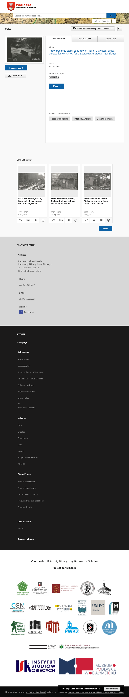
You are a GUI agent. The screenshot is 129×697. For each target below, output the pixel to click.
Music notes (23, 397)
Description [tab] (58, 38)
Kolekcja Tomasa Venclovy (30, 372)
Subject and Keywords (28, 457)
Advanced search (102, 21)
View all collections (26, 407)
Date (20, 444)
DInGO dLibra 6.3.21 (36, 691)
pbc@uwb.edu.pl (27, 298)
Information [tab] (84, 38)
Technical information (28, 494)
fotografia (54, 76)
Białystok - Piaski (105, 118)
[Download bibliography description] (28, 220)
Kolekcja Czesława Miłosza (30, 378)
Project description (26, 481)
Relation (21, 463)
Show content (16, 67)
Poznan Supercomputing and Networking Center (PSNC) (96, 691)
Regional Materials (26, 391)
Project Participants (27, 488)
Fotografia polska (59, 118)
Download (16, 75)
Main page (22, 342)
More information (92, 688)
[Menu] (125, 2)
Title (20, 425)
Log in (20, 528)
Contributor (23, 438)
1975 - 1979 (54, 66)
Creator (21, 431)
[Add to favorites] (119, 29)
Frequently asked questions (31, 500)
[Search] (111, 15)
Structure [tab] (111, 38)
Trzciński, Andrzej (82, 118)
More (105, 228)
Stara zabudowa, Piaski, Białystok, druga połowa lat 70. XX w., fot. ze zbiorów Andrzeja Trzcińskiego (30, 201)
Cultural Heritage (26, 385)
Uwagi (21, 451)
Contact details (25, 507)
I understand (112, 688)
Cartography (24, 365)
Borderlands (23, 359)
